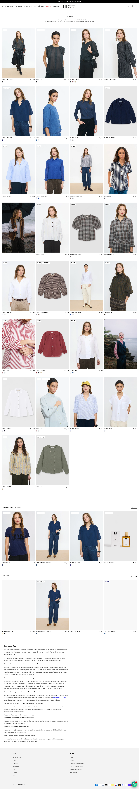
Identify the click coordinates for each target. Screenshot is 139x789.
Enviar (88, 414)
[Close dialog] (104, 369)
